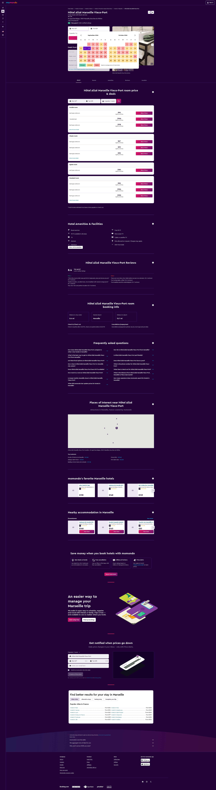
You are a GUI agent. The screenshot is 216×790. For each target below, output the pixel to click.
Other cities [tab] (74, 699)
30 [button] (93, 60)
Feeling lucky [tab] (98, 699)
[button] (3, 2)
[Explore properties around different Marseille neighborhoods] (153, 512)
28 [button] (85, 60)
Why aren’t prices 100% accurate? (80, 746)
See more (150, 518)
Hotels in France (89, 8)
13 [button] (81, 52)
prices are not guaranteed (104, 734)
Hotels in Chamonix (116, 715)
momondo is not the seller (78, 740)
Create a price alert (138, 565)
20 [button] (81, 56)
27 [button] (81, 60)
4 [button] (101, 44)
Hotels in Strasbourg (116, 710)
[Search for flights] (3, 7)
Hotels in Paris (74, 707)
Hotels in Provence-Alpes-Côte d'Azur (103, 8)
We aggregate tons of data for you (80, 743)
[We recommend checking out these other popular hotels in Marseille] (153, 478)
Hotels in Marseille (118, 8)
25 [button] (101, 56)
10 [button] (97, 48)
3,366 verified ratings (84, 23)
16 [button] (93, 52)
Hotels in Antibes (115, 719)
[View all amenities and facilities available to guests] (153, 224)
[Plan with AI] (3, 22)
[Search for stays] (3, 11)
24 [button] (97, 56)
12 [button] (105, 48)
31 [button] (135, 60)
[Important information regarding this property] (153, 305)
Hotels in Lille (73, 719)
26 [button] (105, 56)
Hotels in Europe (79, 8)
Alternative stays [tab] (86, 699)
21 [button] (85, 56)
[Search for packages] (3, 18)
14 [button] (85, 52)
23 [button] (93, 56)
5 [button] (105, 44)
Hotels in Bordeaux (116, 717)
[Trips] (3, 26)
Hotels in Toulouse (75, 717)
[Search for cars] (3, 15)
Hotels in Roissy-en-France (77, 715)
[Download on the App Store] (145, 764)
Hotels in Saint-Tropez (117, 712)
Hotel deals (70, 8)
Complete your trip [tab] (110, 699)
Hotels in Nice (115, 707)
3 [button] (97, 44)
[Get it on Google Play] (145, 760)
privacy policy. (98, 677)
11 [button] (101, 48)
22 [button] (89, 56)
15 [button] (89, 52)
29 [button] (89, 60)
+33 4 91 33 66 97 (73, 20)
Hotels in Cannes (74, 710)
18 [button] (101, 52)
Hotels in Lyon (74, 712)
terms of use (89, 677)
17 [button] (97, 52)
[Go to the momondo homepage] (11, 2)
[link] (86, 531)
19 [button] (105, 52)
